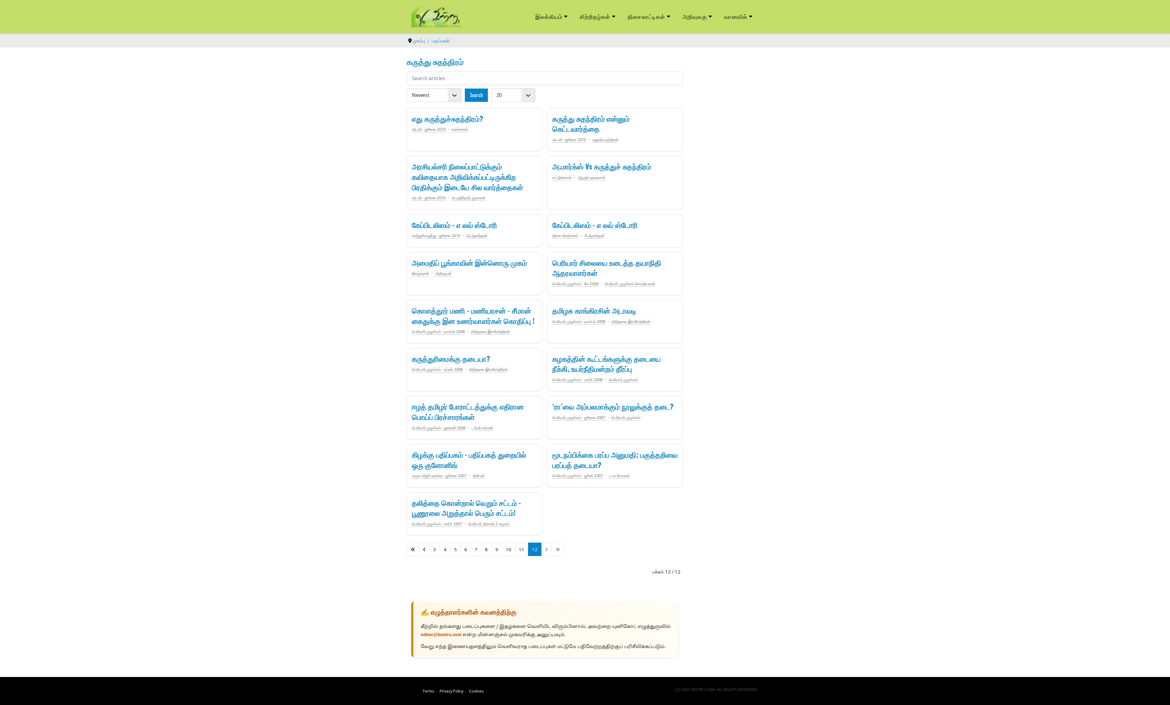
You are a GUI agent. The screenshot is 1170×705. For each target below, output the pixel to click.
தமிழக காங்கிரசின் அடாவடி (594, 310)
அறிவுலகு (694, 16)
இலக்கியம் (548, 16)
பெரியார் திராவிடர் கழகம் (488, 523)
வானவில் (735, 16)
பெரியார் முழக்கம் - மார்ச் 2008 (577, 379)
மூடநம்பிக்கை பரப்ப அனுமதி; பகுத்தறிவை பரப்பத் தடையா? (615, 459)
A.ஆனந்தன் (594, 235)
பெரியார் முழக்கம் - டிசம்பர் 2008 (438, 331)
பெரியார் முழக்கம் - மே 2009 (575, 283)
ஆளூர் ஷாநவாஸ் (591, 177)
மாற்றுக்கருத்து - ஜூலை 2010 (436, 235)
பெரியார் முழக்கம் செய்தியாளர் (630, 283)
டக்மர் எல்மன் (482, 427)
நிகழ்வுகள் (420, 273)
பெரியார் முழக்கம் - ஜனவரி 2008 (438, 427)
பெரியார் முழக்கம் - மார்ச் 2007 (437, 523)
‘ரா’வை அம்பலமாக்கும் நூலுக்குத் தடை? (613, 406)
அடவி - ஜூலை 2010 (428, 129)
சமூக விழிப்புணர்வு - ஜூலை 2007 (439, 475)
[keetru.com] (436, 16)
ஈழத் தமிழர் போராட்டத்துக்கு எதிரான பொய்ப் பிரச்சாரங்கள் (468, 411)
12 (534, 549)
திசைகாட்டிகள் (646, 16)
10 (508, 549)
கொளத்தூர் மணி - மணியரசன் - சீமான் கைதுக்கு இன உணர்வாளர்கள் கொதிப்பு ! (473, 315)
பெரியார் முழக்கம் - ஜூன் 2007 (577, 475)
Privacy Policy (451, 691)
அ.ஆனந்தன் (477, 235)
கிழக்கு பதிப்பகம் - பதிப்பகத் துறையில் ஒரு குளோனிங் (469, 459)
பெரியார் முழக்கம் (623, 379)
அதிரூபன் (443, 273)
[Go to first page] (413, 549)
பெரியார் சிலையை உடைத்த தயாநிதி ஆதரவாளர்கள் (606, 267)
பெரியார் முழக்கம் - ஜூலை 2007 (578, 417)
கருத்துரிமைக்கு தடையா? (451, 358)
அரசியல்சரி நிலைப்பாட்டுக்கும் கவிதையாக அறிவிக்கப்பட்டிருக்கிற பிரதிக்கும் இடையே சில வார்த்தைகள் (467, 176)
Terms (428, 691)
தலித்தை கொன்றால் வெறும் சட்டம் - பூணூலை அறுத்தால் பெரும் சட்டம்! (466, 507)
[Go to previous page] (424, 549)
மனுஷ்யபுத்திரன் (605, 139)
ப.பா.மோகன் (619, 475)
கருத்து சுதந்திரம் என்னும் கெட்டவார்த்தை (590, 123)
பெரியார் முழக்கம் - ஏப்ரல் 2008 (437, 369)
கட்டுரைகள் (562, 177)
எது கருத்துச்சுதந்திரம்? (447, 118)
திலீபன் (479, 475)
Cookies (476, 691)
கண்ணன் (460, 129)
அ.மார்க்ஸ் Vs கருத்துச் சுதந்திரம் (601, 166)
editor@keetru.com (441, 635)
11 (521, 549)
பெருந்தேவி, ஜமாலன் (469, 197)
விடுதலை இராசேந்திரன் (490, 331)
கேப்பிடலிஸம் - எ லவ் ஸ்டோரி (454, 224)
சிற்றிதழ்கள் (595, 16)
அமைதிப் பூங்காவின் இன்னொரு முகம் (469, 262)
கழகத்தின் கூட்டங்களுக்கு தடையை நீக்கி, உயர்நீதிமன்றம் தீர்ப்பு (606, 363)
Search (476, 95)
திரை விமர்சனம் (565, 235)
